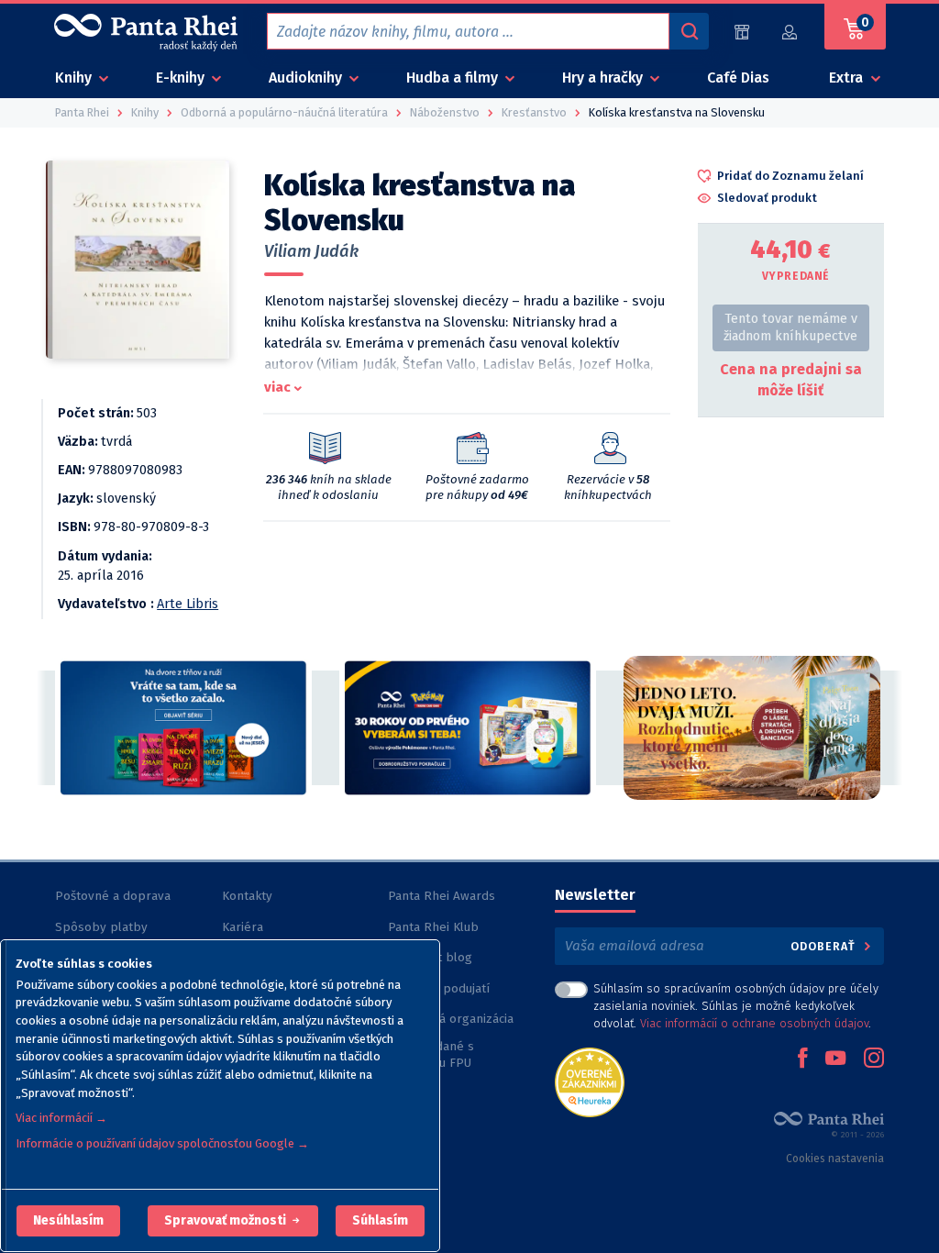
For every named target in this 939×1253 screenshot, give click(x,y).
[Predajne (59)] (742, 31)
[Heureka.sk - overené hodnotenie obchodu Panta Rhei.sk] (589, 1081)
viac (277, 387)
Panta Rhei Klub (433, 927)
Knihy (75, 77)
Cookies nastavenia (835, 1158)
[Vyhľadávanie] (688, 31)
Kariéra (242, 927)
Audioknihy (307, 77)
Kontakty (247, 896)
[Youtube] (835, 1059)
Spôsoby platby (101, 927)
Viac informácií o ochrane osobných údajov (754, 1023)
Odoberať (824, 946)
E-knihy (182, 77)
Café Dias (738, 77)
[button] (68, 1220)
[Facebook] (802, 1059)
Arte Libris (187, 604)
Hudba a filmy (454, 77)
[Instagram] (874, 1059)
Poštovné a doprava (113, 896)
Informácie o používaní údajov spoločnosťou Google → (162, 1143)
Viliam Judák (311, 251)
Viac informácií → (61, 1118)
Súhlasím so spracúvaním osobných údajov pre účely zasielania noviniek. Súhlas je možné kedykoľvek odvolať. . (735, 1005)
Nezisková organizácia (451, 1018)
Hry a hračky (604, 77)
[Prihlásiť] (790, 31)
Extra (848, 77)
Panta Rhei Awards (441, 896)
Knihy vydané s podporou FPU (431, 1054)
